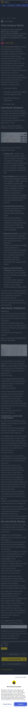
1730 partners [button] (10, 690)
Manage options (7, 704)
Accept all (20, 704)
